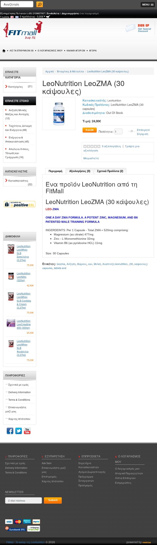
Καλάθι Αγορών (76, 50)
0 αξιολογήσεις (111, 146)
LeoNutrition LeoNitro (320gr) (23, 276)
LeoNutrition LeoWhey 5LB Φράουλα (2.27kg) (23, 348)
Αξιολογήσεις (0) (79, 171)
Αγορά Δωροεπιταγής (91, 471)
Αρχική (49, 71)
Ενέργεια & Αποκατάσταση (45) (17, 139)
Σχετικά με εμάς (18, 384)
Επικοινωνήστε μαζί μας (15, 409)
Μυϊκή (97, 264)
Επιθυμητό (143, 129)
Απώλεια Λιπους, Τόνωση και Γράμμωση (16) (17, 153)
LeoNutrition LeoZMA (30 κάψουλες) (108, 71)
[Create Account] (139, 30)
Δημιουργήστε (70, 13)
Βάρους (82, 264)
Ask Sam (47, 463)
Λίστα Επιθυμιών (125, 478)
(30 (131, 264)
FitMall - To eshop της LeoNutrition (25, 542)
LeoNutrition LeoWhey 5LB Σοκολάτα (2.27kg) (23, 253)
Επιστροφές (49, 476)
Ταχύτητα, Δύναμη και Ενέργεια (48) (18, 127)
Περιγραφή (55, 171)
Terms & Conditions (19, 399)
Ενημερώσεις (123, 482)
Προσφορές (85, 485)
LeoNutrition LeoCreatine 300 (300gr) (24, 324)
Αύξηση (71, 264)
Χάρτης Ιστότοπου (19, 418)
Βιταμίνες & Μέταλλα (70, 71)
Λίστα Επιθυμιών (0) (22, 50)
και (90, 264)
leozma (61, 264)
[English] (12, 17)
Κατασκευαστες (18, 181)
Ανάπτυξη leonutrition (115, 264)
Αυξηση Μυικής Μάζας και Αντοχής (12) (17, 114)
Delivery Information (19, 392)
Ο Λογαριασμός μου (50, 50)
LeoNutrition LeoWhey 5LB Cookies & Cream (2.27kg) (24, 300)
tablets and (60, 268)
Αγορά (92, 50)
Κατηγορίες (15, 86)
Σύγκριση (142, 134)
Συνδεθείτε (53, 13)
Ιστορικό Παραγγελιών (129, 473)
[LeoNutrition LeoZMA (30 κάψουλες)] (59, 113)
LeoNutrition (114, 100)
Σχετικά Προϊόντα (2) (110, 171)
